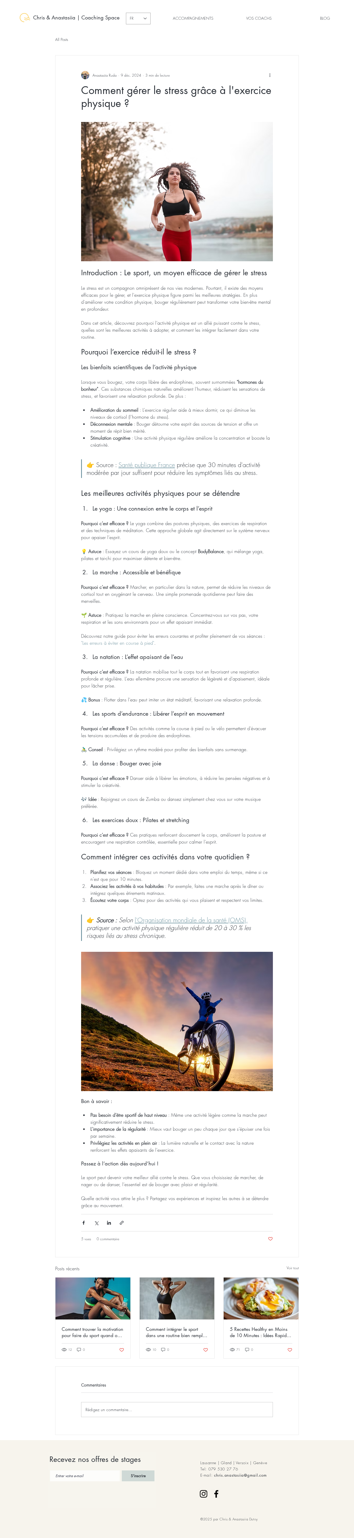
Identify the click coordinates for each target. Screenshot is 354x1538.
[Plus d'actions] (270, 75)
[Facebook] (216, 1494)
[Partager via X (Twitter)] (96, 1222)
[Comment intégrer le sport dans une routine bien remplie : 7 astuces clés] (177, 1298)
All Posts (61, 39)
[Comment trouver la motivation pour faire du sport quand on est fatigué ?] (92, 1298)
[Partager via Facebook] (83, 1222)
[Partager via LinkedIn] (109, 1222)
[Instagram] (204, 1494)
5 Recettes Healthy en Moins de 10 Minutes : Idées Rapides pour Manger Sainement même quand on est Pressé (260, 1332)
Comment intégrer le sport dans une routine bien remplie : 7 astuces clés (176, 1332)
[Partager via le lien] (121, 1222)
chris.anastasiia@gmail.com (240, 1475)
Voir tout (293, 1267)
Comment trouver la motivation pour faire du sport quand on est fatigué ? (92, 1332)
